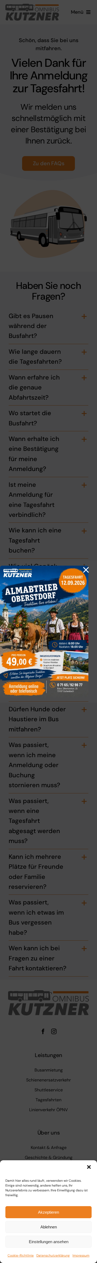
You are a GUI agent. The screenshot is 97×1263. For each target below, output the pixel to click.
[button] (89, 1167)
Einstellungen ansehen (48, 1241)
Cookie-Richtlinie (21, 1255)
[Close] (86, 570)
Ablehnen (48, 1227)
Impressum (80, 1255)
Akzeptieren (48, 1212)
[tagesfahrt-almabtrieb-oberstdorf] (44, 568)
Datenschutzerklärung (53, 1255)
